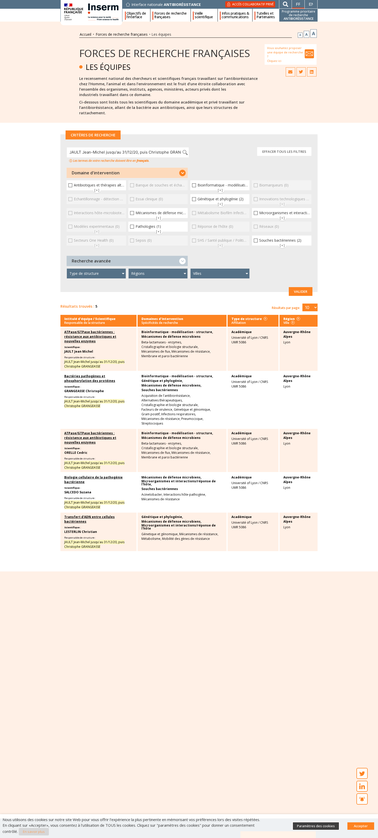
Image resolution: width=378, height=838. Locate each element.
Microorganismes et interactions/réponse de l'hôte (178, 527)
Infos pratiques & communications (235, 15)
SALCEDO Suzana (77, 492)
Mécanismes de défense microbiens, (171, 385)
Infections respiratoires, (178, 414)
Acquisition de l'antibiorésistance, (166, 395)
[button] (127, 173)
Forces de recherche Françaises (164, 53)
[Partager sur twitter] (301, 72)
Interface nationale (166, 5)
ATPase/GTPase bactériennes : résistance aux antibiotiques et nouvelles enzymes (90, 336)
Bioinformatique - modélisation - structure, (177, 332)
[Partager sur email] (290, 72)
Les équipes (108, 67)
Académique (241, 332)
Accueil (85, 34)
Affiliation (238, 323)
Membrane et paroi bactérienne (164, 356)
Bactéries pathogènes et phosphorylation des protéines (89, 378)
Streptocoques (152, 423)
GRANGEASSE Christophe (84, 391)
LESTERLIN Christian (80, 532)
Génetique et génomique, (192, 409)
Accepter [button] (361, 826)
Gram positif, (150, 414)
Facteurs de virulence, (157, 409)
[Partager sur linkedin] (311, 72)
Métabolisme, (151, 538)
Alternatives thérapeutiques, (162, 400)
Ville (286, 323)
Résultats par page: (286, 308)
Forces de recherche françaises (170, 15)
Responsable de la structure (84, 323)
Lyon (286, 342)
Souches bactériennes (159, 390)
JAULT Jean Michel (78, 351)
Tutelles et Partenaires (265, 15)
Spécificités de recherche (159, 323)
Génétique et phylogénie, (162, 380)
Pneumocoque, (192, 418)
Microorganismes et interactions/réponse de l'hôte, (178, 483)
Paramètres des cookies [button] (316, 826)
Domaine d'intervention (96, 173)
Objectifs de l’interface (136, 15)
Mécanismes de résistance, (191, 351)
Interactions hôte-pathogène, (185, 494)
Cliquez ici (274, 61)
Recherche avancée (91, 261)
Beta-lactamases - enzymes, (161, 342)
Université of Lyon (244, 337)
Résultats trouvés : (77, 306)
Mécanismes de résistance (160, 499)
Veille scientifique (204, 15)
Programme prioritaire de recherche (298, 15)
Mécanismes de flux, (156, 351)
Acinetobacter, (152, 494)
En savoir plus (34, 831)
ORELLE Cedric (75, 452)
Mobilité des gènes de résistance (186, 538)
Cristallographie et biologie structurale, (170, 347)
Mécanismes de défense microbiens (171, 336)
